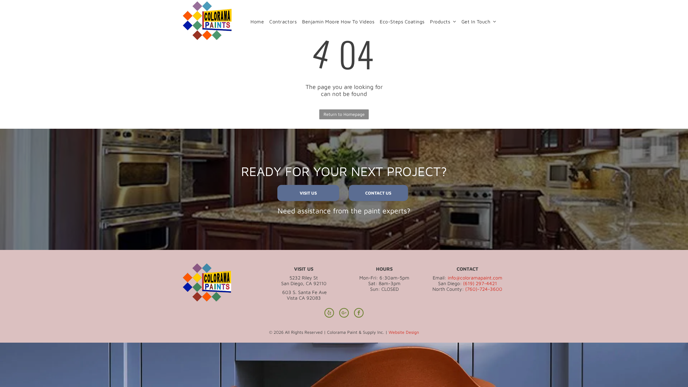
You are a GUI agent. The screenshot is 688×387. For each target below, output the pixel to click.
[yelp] (329, 313)
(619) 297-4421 (480, 283)
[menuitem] (257, 21)
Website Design (404, 332)
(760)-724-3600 (483, 289)
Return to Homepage (344, 114)
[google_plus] (344, 313)
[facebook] (359, 313)
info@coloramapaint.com (475, 278)
